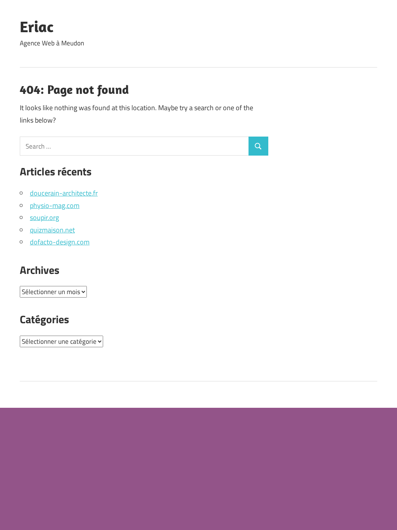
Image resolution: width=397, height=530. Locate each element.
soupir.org (44, 217)
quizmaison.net (52, 230)
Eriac (37, 26)
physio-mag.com (54, 205)
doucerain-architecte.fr (64, 193)
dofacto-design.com (60, 242)
